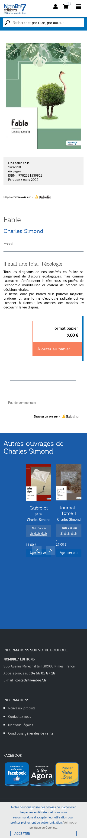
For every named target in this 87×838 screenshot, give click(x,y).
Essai (8, 243)
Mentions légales (20, 725)
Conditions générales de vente (30, 733)
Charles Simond (23, 231)
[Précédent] (37, 550)
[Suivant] (50, 550)
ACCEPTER (22, 833)
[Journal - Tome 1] (68, 482)
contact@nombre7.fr (30, 680)
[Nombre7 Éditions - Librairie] (15, 9)
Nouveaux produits (21, 708)
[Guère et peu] (38, 482)
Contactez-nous (19, 716)
